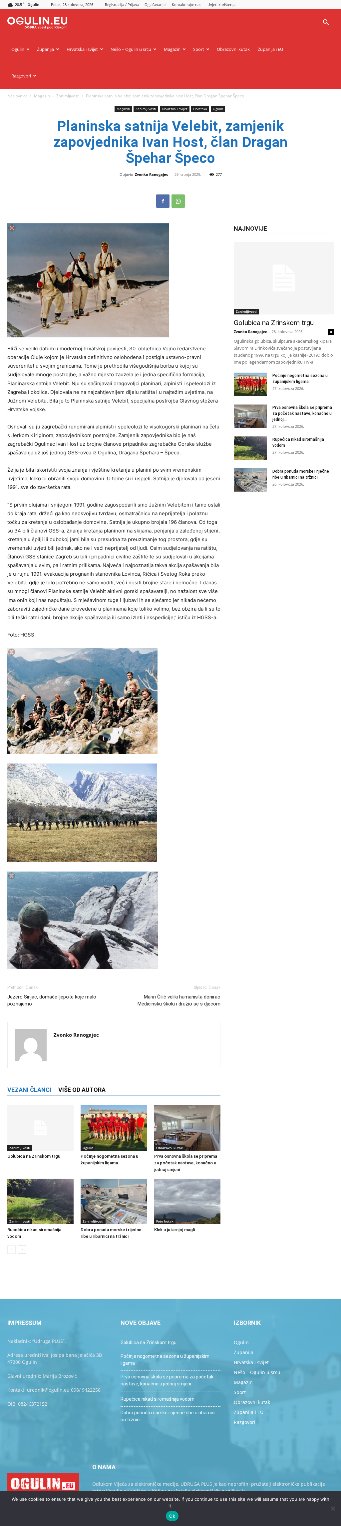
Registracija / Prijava (122, 4)
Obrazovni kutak (233, 49)
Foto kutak (164, 1221)
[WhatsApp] (178, 201)
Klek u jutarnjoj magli (174, 1229)
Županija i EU (270, 49)
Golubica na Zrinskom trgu (33, 1156)
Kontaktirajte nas (186, 4)
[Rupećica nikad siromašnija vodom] (40, 1201)
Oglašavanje (155, 4)
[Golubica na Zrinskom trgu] (40, 1128)
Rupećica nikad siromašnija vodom (157, 1399)
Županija (45, 49)
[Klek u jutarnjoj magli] (187, 1201)
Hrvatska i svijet (82, 49)
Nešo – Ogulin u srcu (131, 49)
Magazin (172, 49)
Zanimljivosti (68, 96)
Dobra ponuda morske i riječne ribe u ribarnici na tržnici (168, 1416)
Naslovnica (17, 96)
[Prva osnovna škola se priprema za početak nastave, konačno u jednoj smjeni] (187, 1128)
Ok (172, 1516)
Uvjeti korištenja (221, 4)
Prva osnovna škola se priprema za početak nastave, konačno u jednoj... (302, 413)
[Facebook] (163, 201)
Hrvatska (200, 108)
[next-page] (22, 1249)
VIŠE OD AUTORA (82, 1089)
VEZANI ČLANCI (29, 1089)
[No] (332, 1508)
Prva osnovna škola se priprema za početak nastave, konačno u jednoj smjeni (185, 1163)
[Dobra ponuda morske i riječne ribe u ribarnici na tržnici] (114, 1201)
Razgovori (21, 76)
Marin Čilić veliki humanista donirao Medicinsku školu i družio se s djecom (179, 1000)
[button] (326, 23)
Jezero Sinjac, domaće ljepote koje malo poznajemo (51, 1000)
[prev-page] (11, 1249)
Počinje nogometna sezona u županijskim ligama (165, 1359)
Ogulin (17, 49)
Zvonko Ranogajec (151, 174)
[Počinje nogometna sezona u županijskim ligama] (114, 1128)
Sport (198, 49)
